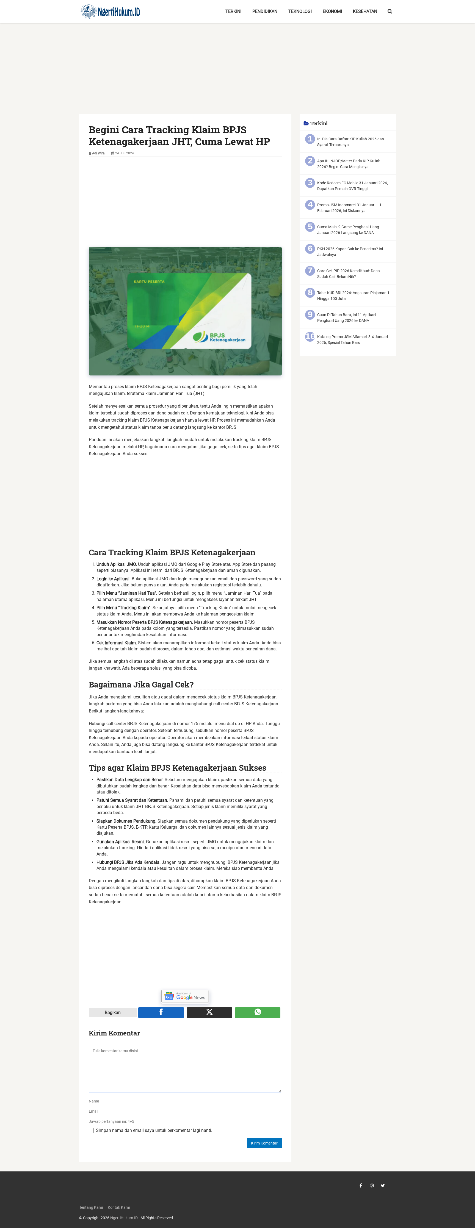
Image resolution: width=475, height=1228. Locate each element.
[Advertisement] (237, 73)
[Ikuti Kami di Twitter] (383, 1185)
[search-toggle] (390, 11)
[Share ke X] (209, 1012)
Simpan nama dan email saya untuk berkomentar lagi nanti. (154, 1130)
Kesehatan (365, 11)
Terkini (233, 11)
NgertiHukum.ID (124, 1218)
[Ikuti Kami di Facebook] (361, 1185)
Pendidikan (264, 11)
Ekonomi (332, 11)
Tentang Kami (91, 1207)
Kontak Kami (119, 1207)
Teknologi (300, 11)
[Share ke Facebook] (161, 1012)
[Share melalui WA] (258, 1012)
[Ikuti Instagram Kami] (372, 1185)
